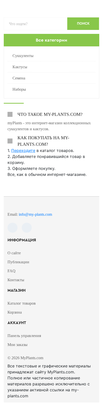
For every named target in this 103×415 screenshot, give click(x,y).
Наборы (19, 89)
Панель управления (24, 336)
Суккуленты (23, 56)
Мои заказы (18, 345)
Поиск (83, 23)
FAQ (12, 271)
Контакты (16, 280)
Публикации (18, 262)
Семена (18, 78)
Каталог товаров (22, 303)
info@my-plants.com (35, 214)
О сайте (14, 253)
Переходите (23, 150)
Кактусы (19, 67)
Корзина (15, 312)
